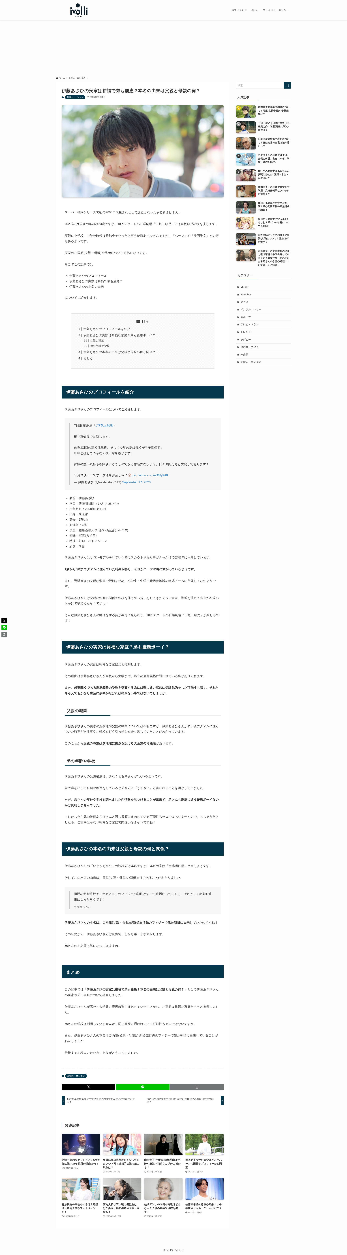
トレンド (246, 332)
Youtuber (246, 294)
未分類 (244, 354)
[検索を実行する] (287, 85)
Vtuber (245, 286)
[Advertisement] (173, 47)
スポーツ (246, 317)
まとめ (88, 358)
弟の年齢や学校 (100, 345)
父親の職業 (97, 340)
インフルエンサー (251, 309)
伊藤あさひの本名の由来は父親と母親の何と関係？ (119, 352)
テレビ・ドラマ (250, 324)
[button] (88, 1087)
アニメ (244, 302)
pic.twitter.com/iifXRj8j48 (150, 475)
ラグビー (246, 339)
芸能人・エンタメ (75, 97)
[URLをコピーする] (197, 1087)
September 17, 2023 (136, 482)
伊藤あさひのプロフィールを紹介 (106, 329)
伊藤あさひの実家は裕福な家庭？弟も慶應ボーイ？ (119, 335)
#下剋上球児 (104, 425)
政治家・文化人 (250, 346)
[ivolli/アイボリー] (78, 10)
